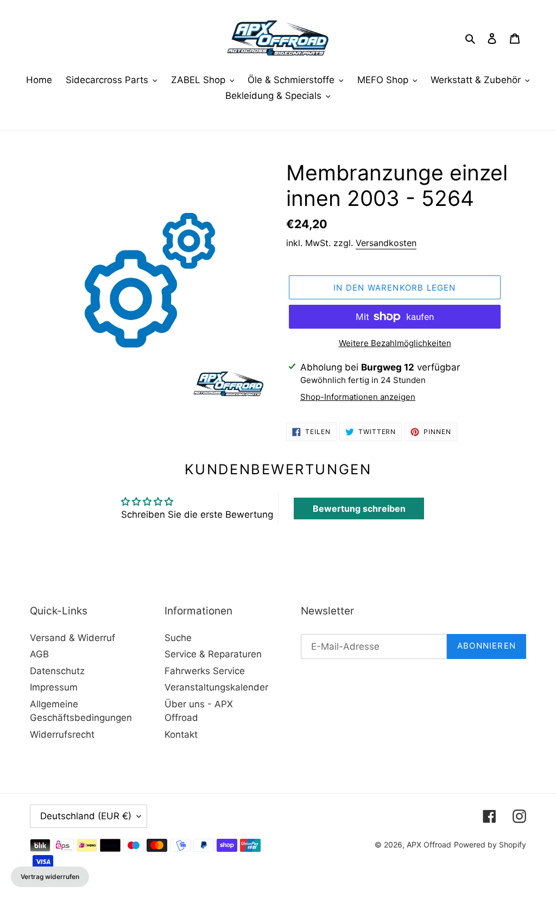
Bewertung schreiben (359, 508)
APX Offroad (429, 844)
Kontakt (181, 734)
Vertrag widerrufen (50, 876)
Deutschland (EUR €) (85, 816)
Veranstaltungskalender (216, 687)
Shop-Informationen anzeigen (357, 397)
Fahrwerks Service (205, 670)
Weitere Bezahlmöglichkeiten (395, 343)
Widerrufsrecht (62, 734)
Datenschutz (57, 670)
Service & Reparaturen (213, 654)
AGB (39, 654)
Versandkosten (386, 242)
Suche (178, 637)
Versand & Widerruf (72, 637)
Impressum (54, 687)
